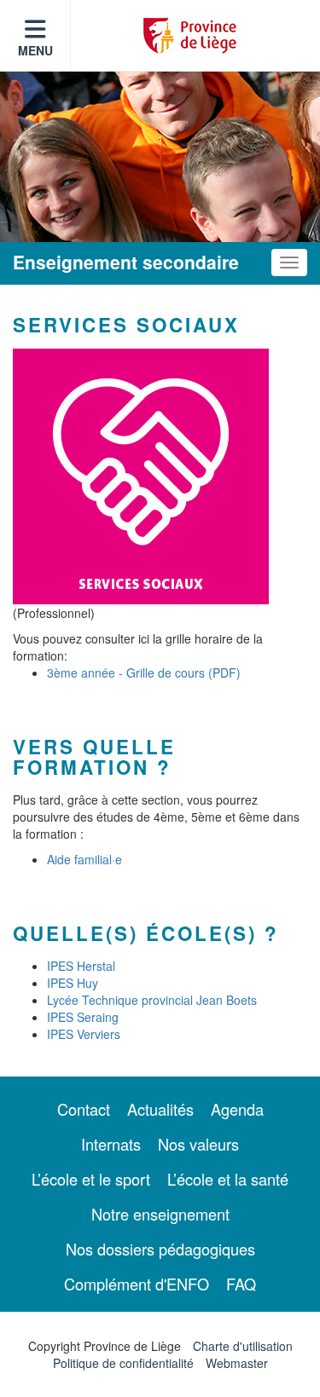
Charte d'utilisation (243, 1345)
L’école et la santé (227, 1179)
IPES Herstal (81, 965)
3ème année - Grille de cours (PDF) (144, 672)
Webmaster (237, 1362)
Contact (83, 1109)
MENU (35, 50)
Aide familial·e (84, 859)
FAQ (241, 1284)
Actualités (160, 1109)
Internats (111, 1144)
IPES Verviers (83, 1033)
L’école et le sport (91, 1179)
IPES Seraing (83, 1016)
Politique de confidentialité (123, 1362)
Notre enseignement (160, 1214)
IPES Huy (72, 982)
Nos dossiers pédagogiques (160, 1249)
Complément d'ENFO (136, 1284)
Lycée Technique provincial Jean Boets (152, 999)
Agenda (237, 1109)
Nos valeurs (198, 1144)
